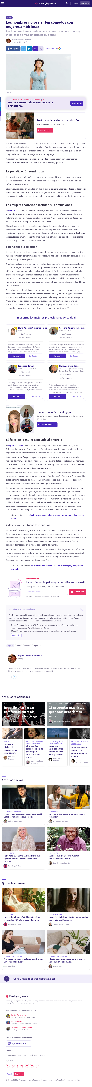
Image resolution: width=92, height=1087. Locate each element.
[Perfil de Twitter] (15, 677)
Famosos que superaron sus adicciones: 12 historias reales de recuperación (22, 815)
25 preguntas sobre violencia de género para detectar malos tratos (34, 751)
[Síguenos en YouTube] (27, 1066)
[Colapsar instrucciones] (81, 609)
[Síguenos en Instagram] (22, 1066)
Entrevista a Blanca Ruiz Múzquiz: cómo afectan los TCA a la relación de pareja (21, 919)
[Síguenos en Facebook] (8, 1066)
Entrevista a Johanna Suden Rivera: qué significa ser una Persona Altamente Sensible (21, 858)
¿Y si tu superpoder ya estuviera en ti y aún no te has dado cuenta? (23, 960)
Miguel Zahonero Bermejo (21, 39)
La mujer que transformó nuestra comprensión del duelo (64, 857)
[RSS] (37, 1066)
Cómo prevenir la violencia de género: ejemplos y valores (79, 752)
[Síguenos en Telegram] (32, 1066)
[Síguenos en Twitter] (13, 1066)
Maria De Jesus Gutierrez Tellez (32, 327)
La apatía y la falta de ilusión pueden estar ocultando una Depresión (68, 919)
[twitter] (23, 48)
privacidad (69, 1080)
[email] (35, 48)
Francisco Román (26, 365)
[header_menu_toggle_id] (2, 3)
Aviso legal (61, 1080)
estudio (11, 210)
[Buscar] (67, 3)
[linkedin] (29, 48)
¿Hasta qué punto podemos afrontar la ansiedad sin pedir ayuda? (67, 960)
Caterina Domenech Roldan (72, 327)
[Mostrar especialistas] (7, 979)
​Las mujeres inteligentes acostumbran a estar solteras (10, 748)
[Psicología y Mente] (45, 3)
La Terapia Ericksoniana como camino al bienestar (67, 815)
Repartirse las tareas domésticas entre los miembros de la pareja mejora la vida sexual (20, 711)
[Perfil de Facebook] (10, 677)
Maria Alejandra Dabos (69, 365)
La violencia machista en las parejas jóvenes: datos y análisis (56, 750)
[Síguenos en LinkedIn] (17, 1066)
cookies (77, 1080)
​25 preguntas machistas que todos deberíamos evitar (66, 711)
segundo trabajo (15, 445)
